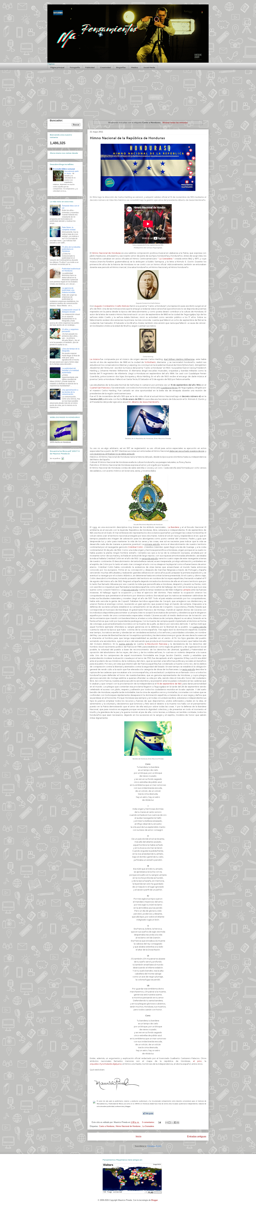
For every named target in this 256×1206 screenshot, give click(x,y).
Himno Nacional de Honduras (106, 253)
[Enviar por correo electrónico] (166, 1122)
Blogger (154, 1200)
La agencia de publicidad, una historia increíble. (69, 290)
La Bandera (173, 527)
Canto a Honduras (107, 1126)
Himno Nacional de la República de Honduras (127, 138)
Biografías (121, 67)
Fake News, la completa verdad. (69, 228)
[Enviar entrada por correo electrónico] (159, 1122)
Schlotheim (150, 362)
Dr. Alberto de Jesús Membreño (143, 402)
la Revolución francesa (155, 644)
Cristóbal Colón (135, 547)
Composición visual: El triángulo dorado (71, 311)
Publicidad (90, 67)
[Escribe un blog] (169, 1122)
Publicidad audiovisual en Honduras (71, 270)
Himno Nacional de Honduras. (128, 1126)
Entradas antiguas (196, 1136)
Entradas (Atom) (154, 1146)
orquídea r (95, 1064)
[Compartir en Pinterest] (177, 1122)
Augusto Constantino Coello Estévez (111, 306)
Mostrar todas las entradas (175, 122)
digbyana (116, 1064)
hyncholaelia (106, 1064)
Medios (134, 67)
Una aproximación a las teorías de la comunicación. (70, 392)
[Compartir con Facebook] (175, 1122)
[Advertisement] (128, 92)
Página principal (57, 67)
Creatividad (105, 67)
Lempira (187, 590)
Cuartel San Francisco (100, 387)
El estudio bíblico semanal (64, 169)
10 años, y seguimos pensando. (70, 330)
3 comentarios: (148, 1122)
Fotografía (75, 67)
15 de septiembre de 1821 (169, 683)
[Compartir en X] (172, 1122)
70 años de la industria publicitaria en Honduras (71, 249)
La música (95, 359)
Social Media (149, 67)
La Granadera (148, 1126)
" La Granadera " (166, 258)
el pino (197, 1061)
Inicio (138, 1136)
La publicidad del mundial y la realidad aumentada (70, 370)
